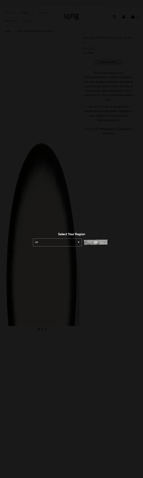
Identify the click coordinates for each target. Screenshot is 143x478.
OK (96, 242)
